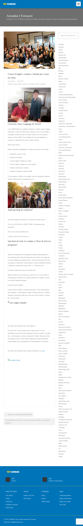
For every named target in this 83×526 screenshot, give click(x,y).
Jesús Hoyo (62, 282)
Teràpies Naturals (63, 422)
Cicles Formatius (63, 102)
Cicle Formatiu (63, 100)
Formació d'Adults (64, 232)
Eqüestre (61, 190)
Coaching (61, 108)
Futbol (60, 240)
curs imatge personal (64, 137)
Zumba (61, 456)
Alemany (61, 47)
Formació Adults (63, 229)
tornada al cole (63, 425)
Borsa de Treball (63, 79)
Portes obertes (63, 348)
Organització (62, 332)
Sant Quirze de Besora (65, 390)
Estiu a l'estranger (40, 84)
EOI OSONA (62, 187)
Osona (60, 335)
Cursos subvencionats (65, 150)
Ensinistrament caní (64, 179)
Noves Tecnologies (64, 316)
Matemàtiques (62, 303)
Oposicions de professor (65, 330)
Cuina (60, 129)
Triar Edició (9, 495)
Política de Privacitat (65, 498)
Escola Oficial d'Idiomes (66, 197)
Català (60, 89)
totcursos (12, 81)
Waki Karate (62, 451)
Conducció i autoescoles (65, 123)
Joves (60, 285)
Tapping (61, 414)
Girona (43, 498)
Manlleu (61, 295)
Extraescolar (62, 221)
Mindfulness (62, 308)
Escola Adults (62, 195)
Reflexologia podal (64, 369)
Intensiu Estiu (62, 277)
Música (61, 314)
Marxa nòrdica (63, 301)
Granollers (61, 250)
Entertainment (63, 182)
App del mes (62, 55)
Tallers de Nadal (63, 411)
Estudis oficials (63, 216)
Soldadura (61, 398)
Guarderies (62, 256)
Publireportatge (63, 364)
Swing (60, 406)
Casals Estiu (62, 86)
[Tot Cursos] (9, 3)
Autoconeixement (64, 65)
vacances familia (63, 441)
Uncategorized (63, 433)
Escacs (60, 192)
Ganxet (61, 245)
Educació (61, 166)
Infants (60, 266)
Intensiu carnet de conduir (66, 274)
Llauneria (61, 293)
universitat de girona (64, 438)
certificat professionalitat (66, 94)
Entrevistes (62, 184)
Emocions (61, 174)
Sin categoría (62, 396)
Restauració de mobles (65, 377)
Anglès (10, 84)
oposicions (61, 324)
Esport (60, 203)
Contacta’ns (9, 501)
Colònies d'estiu (63, 110)
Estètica (61, 208)
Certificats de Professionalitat (67, 97)
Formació (61, 227)
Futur (60, 242)
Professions (62, 356)
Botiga (60, 81)
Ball (60, 68)
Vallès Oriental (63, 446)
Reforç (60, 372)
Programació (62, 359)
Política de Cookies (64, 501)
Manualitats (62, 298)
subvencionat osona (64, 401)
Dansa (60, 153)
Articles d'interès (17, 84)
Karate (60, 287)
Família (61, 224)
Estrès (60, 213)
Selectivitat (62, 393)
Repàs (60, 374)
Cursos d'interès (63, 145)
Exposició (61, 219)
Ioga (60, 279)
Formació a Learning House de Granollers (19, 414)
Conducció (62, 121)
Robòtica (61, 380)
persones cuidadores (64, 343)
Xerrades (61, 454)
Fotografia (61, 234)
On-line (61, 322)
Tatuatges (61, 417)
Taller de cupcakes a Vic (65, 409)
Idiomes (61, 264)
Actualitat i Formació (12, 504)
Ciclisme (61, 105)
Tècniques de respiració (65, 419)
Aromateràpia (62, 57)
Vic (59, 448)
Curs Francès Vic (63, 134)
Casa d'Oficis (62, 84)
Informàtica (62, 269)
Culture (61, 131)
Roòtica (61, 385)
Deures (60, 158)
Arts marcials (62, 63)
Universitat (62, 435)
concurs (61, 116)
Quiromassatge (63, 367)
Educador (61, 168)
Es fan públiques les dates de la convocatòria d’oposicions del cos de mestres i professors (27, 421)
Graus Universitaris (64, 253)
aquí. (43, 351)
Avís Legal (62, 504)
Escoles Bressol (63, 200)
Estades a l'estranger (28, 84)
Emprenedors (62, 176)
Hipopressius (62, 261)
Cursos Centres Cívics (65, 142)
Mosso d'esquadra (64, 311)
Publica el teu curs (29, 495)
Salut (60, 388)
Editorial (61, 163)
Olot (60, 319)
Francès (61, 237)
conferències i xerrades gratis (67, 126)
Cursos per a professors (65, 147)
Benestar (61, 71)
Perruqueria (62, 340)
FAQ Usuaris (9, 507)
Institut (61, 271)
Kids (60, 290)
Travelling (61, 427)
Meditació (61, 306)
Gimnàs (61, 248)
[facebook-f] (74, 519)
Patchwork (62, 338)
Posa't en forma (63, 351)
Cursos (60, 139)
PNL (60, 345)
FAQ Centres (27, 498)
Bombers (61, 73)
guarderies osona (63, 258)
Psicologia (61, 361)
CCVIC (61, 92)
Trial (60, 430)
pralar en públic (63, 353)
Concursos (61, 118)
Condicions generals (65, 495)
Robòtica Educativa (64, 382)
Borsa (60, 76)
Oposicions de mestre (65, 327)
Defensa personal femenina (66, 155)
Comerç (61, 113)
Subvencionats (63, 404)
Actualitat (61, 44)
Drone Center (62, 160)
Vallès (60, 443)
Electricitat (62, 171)
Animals (61, 52)
